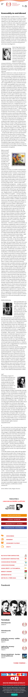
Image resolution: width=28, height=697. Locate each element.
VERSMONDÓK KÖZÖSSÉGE (14, 528)
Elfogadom (14, 694)
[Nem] (26, 691)
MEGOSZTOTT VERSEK (14, 524)
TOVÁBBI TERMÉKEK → (20, 663)
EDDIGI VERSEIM (14, 519)
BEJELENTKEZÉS (14, 515)
